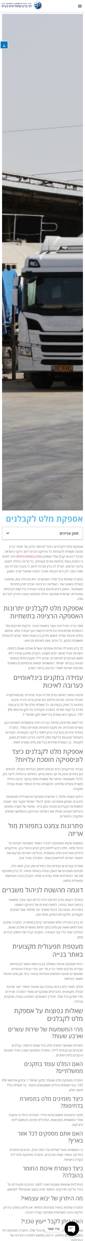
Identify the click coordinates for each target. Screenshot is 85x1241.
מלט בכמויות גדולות (29, 556)
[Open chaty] (72, 1229)
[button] (80, 6)
